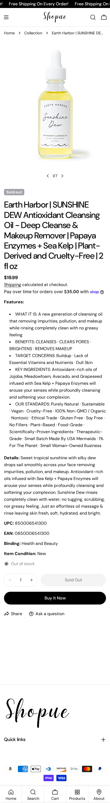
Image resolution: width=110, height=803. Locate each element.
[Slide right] (62, 176)
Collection (33, 33)
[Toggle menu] (6, 17)
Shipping (12, 284)
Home (9, 33)
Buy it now (55, 598)
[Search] (93, 17)
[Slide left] (48, 176)
